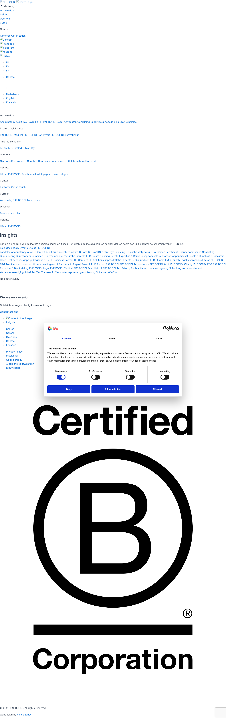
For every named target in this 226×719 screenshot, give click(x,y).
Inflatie (117, 260)
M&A (3, 264)
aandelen (5, 252)
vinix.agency (24, 714)
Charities (32, 161)
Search (10, 328)
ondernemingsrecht (47, 264)
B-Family (5, 148)
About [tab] (159, 338)
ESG (122, 121)
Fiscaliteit (218, 256)
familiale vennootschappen (164, 256)
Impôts (109, 260)
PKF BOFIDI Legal (39, 268)
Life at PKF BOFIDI (11, 174)
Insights (4, 14)
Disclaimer (12, 355)
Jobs (136, 260)
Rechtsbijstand (140, 268)
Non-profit (29, 264)
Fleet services (14, 260)
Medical (11, 264)
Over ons (5, 18)
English (10, 98)
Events (24, 247)
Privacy (126, 268)
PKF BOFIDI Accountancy (135, 264)
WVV (111, 272)
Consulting (84, 121)
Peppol (101, 264)
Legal (184, 260)
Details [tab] (113, 338)
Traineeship (33, 200)
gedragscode (38, 260)
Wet (105, 272)
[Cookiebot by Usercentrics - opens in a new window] (165, 328)
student (197, 268)
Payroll (77, 264)
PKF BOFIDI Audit (160, 264)
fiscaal (184, 256)
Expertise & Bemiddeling (133, 256)
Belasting (120, 252)
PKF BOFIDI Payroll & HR (88, 268)
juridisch (145, 260)
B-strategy (108, 252)
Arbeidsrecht (38, 252)
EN (8, 66)
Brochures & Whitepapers (37, 174)
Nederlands (12, 94)
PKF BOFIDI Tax (112, 268)
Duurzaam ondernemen (52, 161)
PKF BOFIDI (113, 264)
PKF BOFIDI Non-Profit (37, 134)
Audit (19, 121)
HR (48, 260)
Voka (99, 272)
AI (28, 252)
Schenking (175, 268)
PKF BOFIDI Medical (12, 134)
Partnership (66, 264)
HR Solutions (97, 260)
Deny (69, 389)
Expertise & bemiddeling (105, 121)
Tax (25, 121)
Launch (175, 260)
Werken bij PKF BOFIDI (13, 200)
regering (164, 268)
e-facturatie (68, 256)
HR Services (81, 260)
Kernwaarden (19, 161)
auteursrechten (62, 252)
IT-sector (127, 260)
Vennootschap (64, 272)
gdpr (26, 260)
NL (7, 62)
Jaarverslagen (60, 174)
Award (75, 252)
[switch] (95, 377)
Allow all (157, 389)
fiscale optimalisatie (201, 256)
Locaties (11, 345)
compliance (195, 252)
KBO (153, 260)
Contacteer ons (9, 311)
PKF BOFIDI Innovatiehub (65, 134)
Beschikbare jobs (10, 213)
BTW (154, 252)
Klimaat (160, 260)
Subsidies (131, 121)
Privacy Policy (14, 351)
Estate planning (101, 256)
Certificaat (172, 252)
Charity (183, 252)
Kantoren (5, 35)
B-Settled (17, 148)
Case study (13, 247)
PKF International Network (81, 161)
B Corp (83, 252)
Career (4, 22)
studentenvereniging (12, 272)
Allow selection (113, 389)
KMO (168, 260)
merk (19, 264)
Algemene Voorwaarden (20, 363)
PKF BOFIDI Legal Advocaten (60, 121)
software (187, 268)
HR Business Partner (62, 260)
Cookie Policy (14, 359)
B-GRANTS (94, 252)
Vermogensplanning (84, 272)
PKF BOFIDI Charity (181, 264)
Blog (3, 247)
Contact (11, 77)
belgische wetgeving (138, 252)
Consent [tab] (66, 338)
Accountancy (8, 121)
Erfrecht (81, 256)
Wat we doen (7, 10)
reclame (154, 268)
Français (11, 102)
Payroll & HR (35, 121)
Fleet (3, 260)
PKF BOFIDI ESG (203, 264)
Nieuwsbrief (13, 367)
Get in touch (18, 35)
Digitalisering (8, 256)
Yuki (117, 272)
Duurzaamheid (52, 256)
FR (7, 70)
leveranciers (195, 260)
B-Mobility (29, 148)
